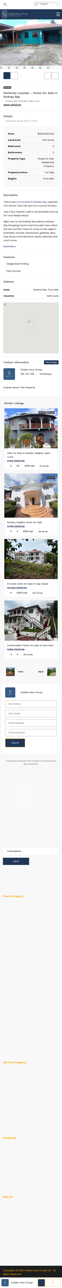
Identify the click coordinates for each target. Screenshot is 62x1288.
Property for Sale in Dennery (12, 1003)
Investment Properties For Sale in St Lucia (14, 941)
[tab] (6, 75)
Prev (21, 671)
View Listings (51, 362)
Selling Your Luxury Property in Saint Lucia (14, 1125)
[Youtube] (15, 823)
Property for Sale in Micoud (12, 1045)
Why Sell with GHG (12, 1077)
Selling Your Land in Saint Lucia (15, 1096)
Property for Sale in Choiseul (12, 995)
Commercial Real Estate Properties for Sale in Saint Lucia (15, 915)
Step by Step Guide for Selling (14, 1154)
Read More (9, 246)
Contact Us (8, 1225)
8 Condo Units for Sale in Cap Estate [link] (27, 583)
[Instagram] (37, 823)
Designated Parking (17, 263)
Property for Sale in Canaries (12, 979)
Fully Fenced (13, 271)
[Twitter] (48, 823)
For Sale (7, 87)
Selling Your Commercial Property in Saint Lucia (15, 1104)
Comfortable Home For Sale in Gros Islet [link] (30, 645)
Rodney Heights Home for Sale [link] (24, 522)
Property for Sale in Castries (12, 987)
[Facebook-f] (4, 823)
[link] (31, 428)
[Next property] (51, 671)
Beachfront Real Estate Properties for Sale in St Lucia (14, 931)
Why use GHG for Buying (15, 1216)
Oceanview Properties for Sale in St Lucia (14, 958)
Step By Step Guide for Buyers (14, 1146)
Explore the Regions (12, 964)
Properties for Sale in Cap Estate (13, 1020)
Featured (42, 412)
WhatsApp (46, 374)
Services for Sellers (12, 1081)
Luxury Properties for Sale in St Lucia (15, 949)
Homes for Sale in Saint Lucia (14, 905)
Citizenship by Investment (10, 1163)
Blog (5, 1177)
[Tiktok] (26, 823)
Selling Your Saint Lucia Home (14, 1088)
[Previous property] (10, 671)
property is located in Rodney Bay (28, 202)
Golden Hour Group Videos (12, 1171)
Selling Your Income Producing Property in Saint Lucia (13, 1115)
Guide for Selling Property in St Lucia (12, 1071)
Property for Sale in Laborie (12, 1036)
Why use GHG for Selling (15, 1220)
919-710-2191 (27, 374)
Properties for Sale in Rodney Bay (13, 1028)
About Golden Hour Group (12, 1205)
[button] (5, 5)
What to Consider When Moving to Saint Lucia (15, 1184)
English (44, 4)
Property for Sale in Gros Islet (15, 1012)
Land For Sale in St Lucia (15, 923)
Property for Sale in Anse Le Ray (15, 970)
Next (41, 671)
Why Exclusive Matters (14, 1211)
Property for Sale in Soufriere (12, 1053)
